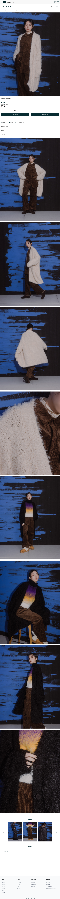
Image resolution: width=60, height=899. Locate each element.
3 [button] (26, 95)
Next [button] (56, 831)
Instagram (48, 882)
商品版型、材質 (4, 126)
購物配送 (3, 884)
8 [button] (37, 95)
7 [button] (35, 95)
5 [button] (31, 95)
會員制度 (3, 882)
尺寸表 (3, 122)
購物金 (3, 890)
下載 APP (18, 888)
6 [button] (33, 95)
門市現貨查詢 (45, 114)
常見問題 (3, 892)
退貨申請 (3, 888)
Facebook (48, 884)
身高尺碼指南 (21, 122)
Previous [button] (3, 831)
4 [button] (29, 95)
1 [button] (22, 95)
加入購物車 (15, 114)
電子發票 (3, 886)
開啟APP (57, 1)
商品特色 (3, 130)
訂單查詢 (18, 886)
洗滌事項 (3, 134)
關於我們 (33, 882)
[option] (30, 54)
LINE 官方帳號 (49, 886)
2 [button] (24, 95)
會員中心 (18, 884)
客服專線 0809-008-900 (51, 888)
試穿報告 (12, 122)
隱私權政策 (33, 884)
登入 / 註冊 (19, 882)
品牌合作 (33, 886)
